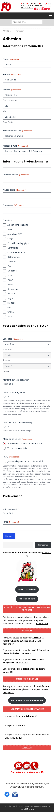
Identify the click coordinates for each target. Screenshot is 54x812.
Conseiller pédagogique (18, 243)
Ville (4, 111)
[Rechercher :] (27, 22)
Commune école (16, 174)
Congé (10, 238)
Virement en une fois (17, 448)
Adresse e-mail (15, 145)
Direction (11, 261)
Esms (10, 266)
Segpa (10, 298)
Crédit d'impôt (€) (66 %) (14, 392)
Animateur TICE (14, 234)
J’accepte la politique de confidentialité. (25, 461)
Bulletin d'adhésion (27, 589)
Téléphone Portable (17, 130)
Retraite (11, 293)
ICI (20, 737)
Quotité (6, 371)
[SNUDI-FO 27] (27, 10)
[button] (50, 15)
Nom (11, 59)
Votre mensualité (11, 509)
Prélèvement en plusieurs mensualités (25, 443)
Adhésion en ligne (27, 598)
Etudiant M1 (13, 270)
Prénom (12, 74)
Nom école (13, 205)
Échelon (6, 360)
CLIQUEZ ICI (26, 653)
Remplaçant (13, 289)
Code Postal (8, 122)
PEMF (10, 275)
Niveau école (14, 189)
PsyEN (10, 280)
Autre (10, 316)
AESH (10, 229)
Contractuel (12, 247)
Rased (10, 284)
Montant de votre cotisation (16, 379)
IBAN (11, 521)
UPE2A (10, 312)
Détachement (13, 257)
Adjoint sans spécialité (17, 224)
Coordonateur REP (16, 252)
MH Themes (29, 809)
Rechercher (43, 545)
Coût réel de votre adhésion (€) (17, 422)
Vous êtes (13, 338)
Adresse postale (10, 100)
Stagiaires (12, 302)
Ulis (9, 307)
